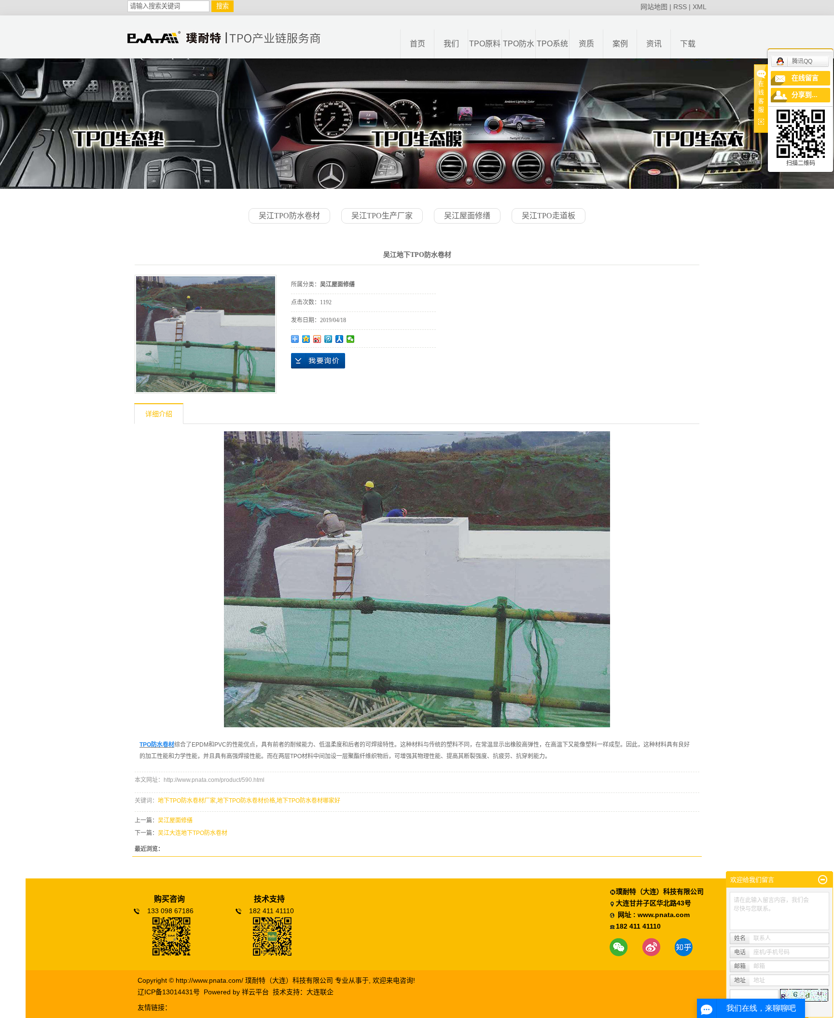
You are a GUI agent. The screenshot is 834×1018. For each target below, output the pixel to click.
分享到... (805, 95)
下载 (687, 44)
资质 (586, 44)
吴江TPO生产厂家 (382, 216)
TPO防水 (518, 44)
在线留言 (805, 78)
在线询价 (318, 360)
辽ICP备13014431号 (169, 992)
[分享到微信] (351, 339)
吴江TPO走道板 (548, 216)
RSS (680, 7)
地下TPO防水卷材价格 (246, 800)
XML (700, 7)
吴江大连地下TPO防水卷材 (192, 833)
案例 (620, 44)
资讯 (654, 44)
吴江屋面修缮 (467, 216)
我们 (451, 44)
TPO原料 (484, 44)
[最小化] (822, 880)
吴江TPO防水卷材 (289, 216)
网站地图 (653, 7)
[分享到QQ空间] (306, 339)
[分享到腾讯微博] (328, 339)
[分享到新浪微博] (317, 339)
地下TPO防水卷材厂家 (187, 800)
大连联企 (320, 992)
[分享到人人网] (339, 339)
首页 (417, 44)
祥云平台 (255, 992)
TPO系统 (552, 44)
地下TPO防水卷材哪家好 (308, 800)
